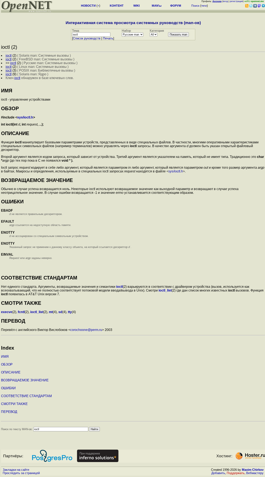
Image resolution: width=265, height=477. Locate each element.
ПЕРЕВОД (9, 412)
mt (51, 312)
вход (225, 1)
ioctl (119, 286)
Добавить (218, 473)
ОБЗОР (7, 364)
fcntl (21, 312)
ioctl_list (165, 290)
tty (70, 312)
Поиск (195, 5)
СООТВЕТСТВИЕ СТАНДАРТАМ (26, 396)
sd (60, 312)
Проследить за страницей (21, 473)
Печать (108, 38)
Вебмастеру (255, 473)
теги (204, 5)
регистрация (236, 1)
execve (6, 312)
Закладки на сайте (16, 469)
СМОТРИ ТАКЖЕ (14, 404)
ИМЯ (5, 356)
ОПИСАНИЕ (10, 372)
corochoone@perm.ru (86, 330)
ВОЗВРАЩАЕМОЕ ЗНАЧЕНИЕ (25, 380)
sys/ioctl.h (25, 117)
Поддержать (236, 473)
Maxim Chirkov (253, 469)
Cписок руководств (86, 38)
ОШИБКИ (8, 388)
